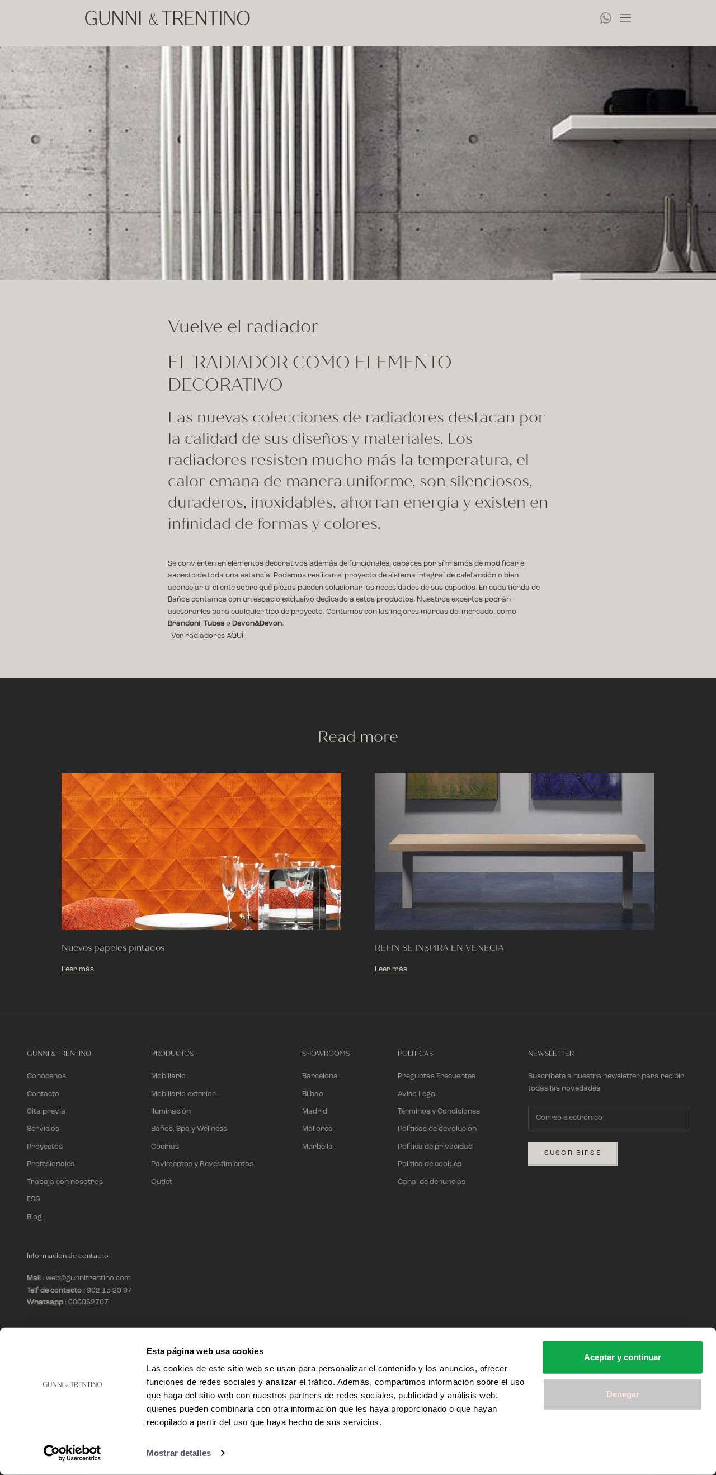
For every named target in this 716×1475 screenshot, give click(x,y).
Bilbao (312, 1094)
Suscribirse (572, 1153)
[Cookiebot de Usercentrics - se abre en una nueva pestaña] (72, 1453)
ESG (34, 1199)
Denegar (622, 1393)
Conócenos (46, 1076)
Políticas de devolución (437, 1129)
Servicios (43, 1129)
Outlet (161, 1182)
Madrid (314, 1111)
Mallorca (317, 1129)
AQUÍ (235, 636)
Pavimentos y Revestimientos (202, 1164)
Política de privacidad (435, 1146)
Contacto (43, 1094)
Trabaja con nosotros (65, 1182)
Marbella (317, 1146)
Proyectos (45, 1146)
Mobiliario (168, 1076)
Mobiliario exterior (183, 1094)
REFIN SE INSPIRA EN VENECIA (439, 948)
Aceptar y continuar (622, 1357)
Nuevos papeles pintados (113, 948)
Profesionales (50, 1164)
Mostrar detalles (179, 1453)
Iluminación (171, 1111)
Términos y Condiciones (439, 1111)
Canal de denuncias (431, 1182)
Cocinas (165, 1146)
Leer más (78, 969)
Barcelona (320, 1076)
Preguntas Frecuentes (436, 1076)
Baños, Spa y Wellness (189, 1129)
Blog (34, 1217)
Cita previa (46, 1111)
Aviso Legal (417, 1094)
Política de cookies (429, 1164)
